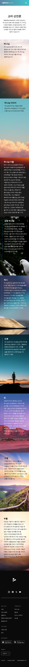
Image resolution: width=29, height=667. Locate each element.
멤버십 (16, 612)
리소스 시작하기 (19, 615)
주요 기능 (17, 609)
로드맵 (16, 618)
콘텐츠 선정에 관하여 (6, 618)
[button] (5, 653)
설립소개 (3, 615)
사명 (2, 609)
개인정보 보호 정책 (11, 660)
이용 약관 (3, 660)
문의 (2, 632)
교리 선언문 (4, 612)
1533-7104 (4, 629)
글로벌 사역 (4, 621)
